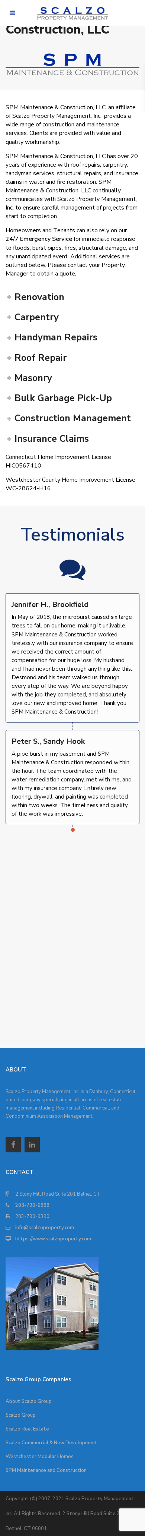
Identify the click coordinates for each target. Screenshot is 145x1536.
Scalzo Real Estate (27, 1429)
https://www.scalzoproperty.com (53, 1239)
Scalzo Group (21, 1415)
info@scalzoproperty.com (44, 1227)
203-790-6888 (32, 1205)
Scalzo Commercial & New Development (51, 1442)
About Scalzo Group (29, 1401)
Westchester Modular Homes (40, 1456)
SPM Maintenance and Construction (46, 1470)
